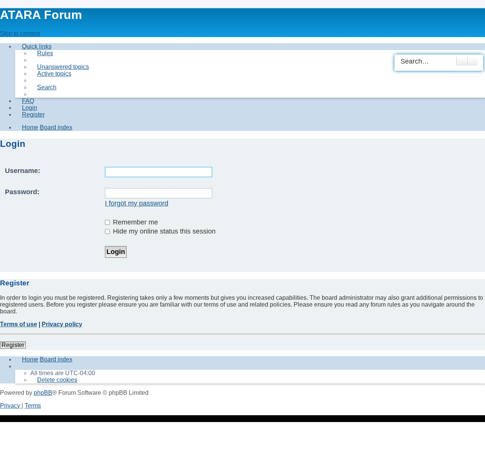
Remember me (134, 222)
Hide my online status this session (163, 231)
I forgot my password (136, 203)
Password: (22, 192)
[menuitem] (41, 53)
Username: (22, 170)
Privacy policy (62, 324)
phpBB (43, 392)
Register (13, 345)
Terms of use (18, 324)
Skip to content (20, 33)
